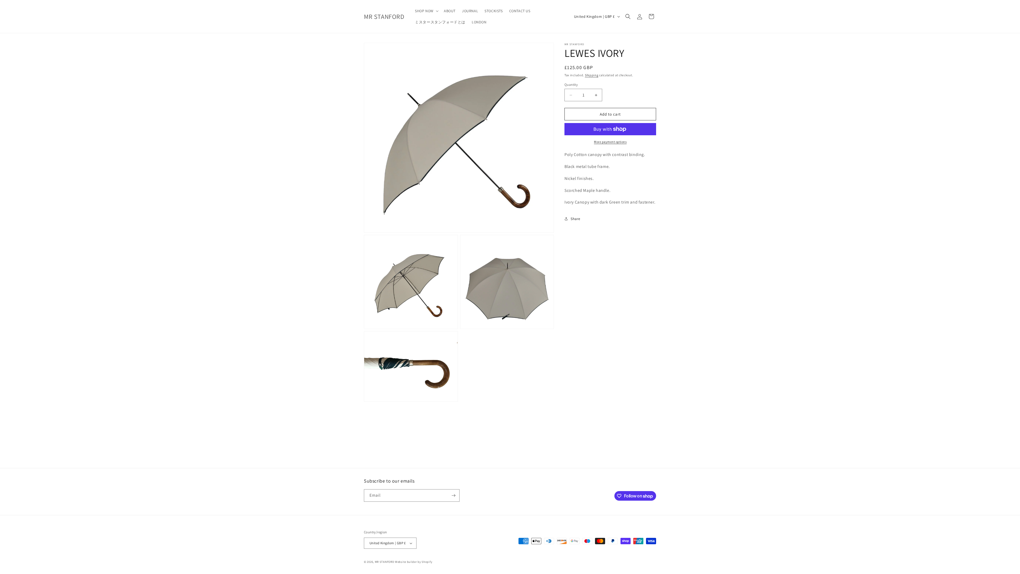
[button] (426, 10)
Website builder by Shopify (413, 562)
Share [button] (575, 218)
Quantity (571, 84)
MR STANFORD (384, 562)
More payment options (610, 142)
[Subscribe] (453, 495)
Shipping (591, 75)
